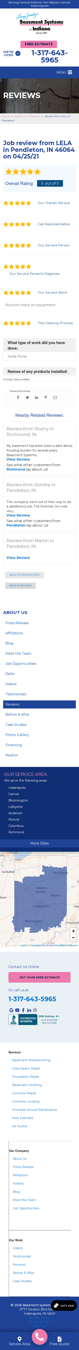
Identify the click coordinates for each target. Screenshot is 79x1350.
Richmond (16, 469)
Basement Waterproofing (31, 1060)
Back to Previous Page (24, 575)
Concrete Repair (24, 1093)
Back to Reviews (20, 585)
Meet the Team (18, 653)
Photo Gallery (17, 735)
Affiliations (14, 633)
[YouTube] (17, 1010)
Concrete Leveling (25, 1101)
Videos (10, 684)
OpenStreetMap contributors (63, 945)
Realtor (11, 755)
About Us (15, 612)
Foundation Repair (25, 1077)
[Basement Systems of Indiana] (39, 22)
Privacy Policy (39, 1318)
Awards (18, 1183)
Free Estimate (39, 44)
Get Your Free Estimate (39, 977)
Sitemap (39, 1326)
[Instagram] (34, 1010)
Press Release (17, 623)
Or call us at (18, 990)
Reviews (12, 704)
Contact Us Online (23, 967)
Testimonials (15, 694)
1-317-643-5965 (35, 56)
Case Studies (16, 725)
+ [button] (73, 931)
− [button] (73, 937)
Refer (10, 674)
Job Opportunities (20, 664)
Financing (13, 745)
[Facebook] (23, 1010)
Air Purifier (20, 1126)
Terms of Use (39, 1322)
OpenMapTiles (38, 945)
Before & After (17, 714)
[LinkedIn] (29, 1010)
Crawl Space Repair (26, 1068)
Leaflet (23, 945)
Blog (9, 643)
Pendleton (16, 525)
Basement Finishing (27, 1085)
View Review (18, 459)
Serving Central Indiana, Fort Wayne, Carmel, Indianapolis (39, 4)
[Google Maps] (11, 1010)
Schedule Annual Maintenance (34, 1110)
